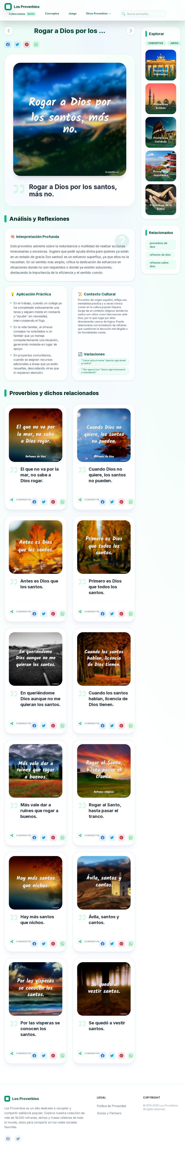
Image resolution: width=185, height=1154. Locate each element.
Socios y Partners (109, 1113)
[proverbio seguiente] (130, 30)
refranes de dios (160, 254)
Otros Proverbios (97, 13)
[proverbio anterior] (8, 30)
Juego (72, 13)
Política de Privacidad (111, 1106)
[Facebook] (8, 44)
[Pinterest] (26, 44)
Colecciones (22, 13)
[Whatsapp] (36, 44)
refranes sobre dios (159, 264)
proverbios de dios (158, 245)
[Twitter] (17, 44)
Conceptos (52, 13)
